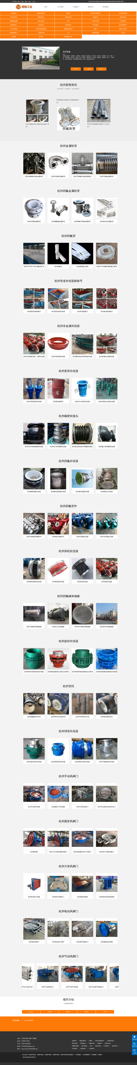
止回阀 (123, 32)
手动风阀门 (123, 21)
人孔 (68, 32)
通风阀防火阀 (68, 36)
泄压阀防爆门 (14, 32)
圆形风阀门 (13, 25)
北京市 (19, 1)
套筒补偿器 (13, 17)
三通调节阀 (41, 32)
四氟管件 (95, 17)
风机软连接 (123, 17)
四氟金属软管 (41, 13)
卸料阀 (14, 36)
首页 (45, 7)
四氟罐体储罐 (14, 21)
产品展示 (76, 7)
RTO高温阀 (13, 29)
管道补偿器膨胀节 (95, 13)
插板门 (96, 29)
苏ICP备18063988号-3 (29, 1057)
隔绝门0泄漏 (123, 29)
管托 (68, 21)
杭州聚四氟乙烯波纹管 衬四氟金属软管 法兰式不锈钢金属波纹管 (67, 100)
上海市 (22, 1)
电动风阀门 (68, 25)
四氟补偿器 (68, 17)
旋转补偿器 (41, 21)
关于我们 (61, 7)
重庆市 (26, 1)
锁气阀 (41, 36)
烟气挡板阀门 (123, 25)
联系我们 (106, 7)
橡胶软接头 (41, 17)
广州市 (33, 1)
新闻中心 (91, 7)
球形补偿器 (95, 21)
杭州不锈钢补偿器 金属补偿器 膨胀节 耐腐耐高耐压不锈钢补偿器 (37, 124)
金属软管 (13, 13)
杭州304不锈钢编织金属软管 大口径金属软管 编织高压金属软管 (98, 124)
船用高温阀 (95, 32)
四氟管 (68, 13)
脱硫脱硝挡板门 (68, 29)
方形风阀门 (41, 25)
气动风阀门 (95, 25)
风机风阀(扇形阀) (41, 29)
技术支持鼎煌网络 (28, 1020)
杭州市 (29, 1)
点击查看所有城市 (68, 1003)
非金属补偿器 (123, 13)
